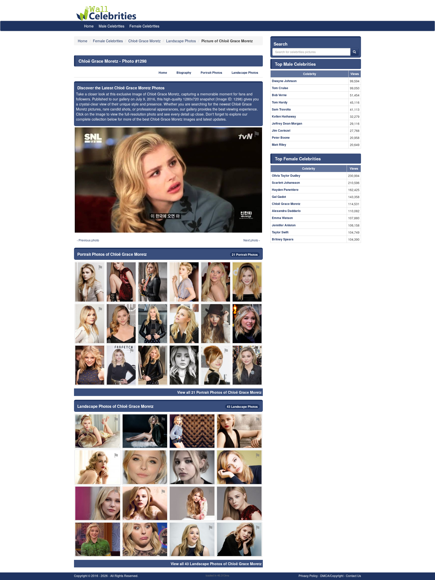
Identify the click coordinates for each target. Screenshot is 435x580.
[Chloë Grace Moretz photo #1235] (152, 365)
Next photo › (251, 240)
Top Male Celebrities (295, 64)
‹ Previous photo (88, 240)
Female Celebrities (144, 25)
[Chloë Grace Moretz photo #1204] (239, 467)
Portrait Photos (211, 72)
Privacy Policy (308, 575)
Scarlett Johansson (286, 182)
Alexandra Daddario (286, 210)
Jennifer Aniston (284, 225)
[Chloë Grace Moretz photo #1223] (184, 282)
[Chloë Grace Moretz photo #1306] (152, 282)
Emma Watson (282, 217)
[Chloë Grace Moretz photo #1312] (121, 365)
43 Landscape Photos (242, 406)
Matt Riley (279, 144)
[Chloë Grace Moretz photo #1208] (98, 467)
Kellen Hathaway (284, 116)
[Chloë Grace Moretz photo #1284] (247, 282)
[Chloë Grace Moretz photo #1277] (121, 282)
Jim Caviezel (281, 130)
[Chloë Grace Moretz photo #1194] (98, 431)
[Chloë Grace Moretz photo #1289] (215, 282)
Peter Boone (281, 137)
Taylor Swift (280, 232)
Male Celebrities (111, 25)
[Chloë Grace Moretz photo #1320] (90, 365)
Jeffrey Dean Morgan (287, 123)
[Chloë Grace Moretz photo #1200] (192, 539)
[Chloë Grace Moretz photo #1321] (121, 323)
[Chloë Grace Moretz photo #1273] (184, 323)
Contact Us (353, 575)
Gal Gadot (279, 196)
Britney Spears (283, 239)
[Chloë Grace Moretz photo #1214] (192, 503)
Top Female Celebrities (298, 159)
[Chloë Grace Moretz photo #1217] (247, 365)
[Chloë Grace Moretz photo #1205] (184, 365)
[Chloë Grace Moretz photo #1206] (239, 539)
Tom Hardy (279, 102)
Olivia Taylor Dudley (286, 175)
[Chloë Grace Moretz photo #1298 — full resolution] (168, 180)
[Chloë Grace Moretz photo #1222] (215, 365)
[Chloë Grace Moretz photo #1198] (192, 467)
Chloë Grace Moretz (286, 203)
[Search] (354, 52)
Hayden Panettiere (285, 189)
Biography (183, 72)
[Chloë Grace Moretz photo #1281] (90, 323)
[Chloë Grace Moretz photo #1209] (98, 539)
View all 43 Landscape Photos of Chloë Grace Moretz (216, 563)
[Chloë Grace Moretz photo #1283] (192, 431)
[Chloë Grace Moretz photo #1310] (215, 323)
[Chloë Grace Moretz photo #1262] (152, 323)
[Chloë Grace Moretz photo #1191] (239, 431)
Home (89, 25)
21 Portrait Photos (245, 254)
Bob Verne (279, 95)
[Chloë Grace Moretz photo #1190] (145, 503)
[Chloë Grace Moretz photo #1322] (145, 431)
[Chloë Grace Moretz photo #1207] (90, 282)
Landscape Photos (245, 72)
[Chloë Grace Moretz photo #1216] (145, 467)
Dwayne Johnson (284, 81)
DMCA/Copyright (331, 575)
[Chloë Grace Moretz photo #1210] (98, 503)
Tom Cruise (280, 88)
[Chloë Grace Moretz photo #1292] (145, 539)
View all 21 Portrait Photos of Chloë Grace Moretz (219, 392)
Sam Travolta (281, 109)
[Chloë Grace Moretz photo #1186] (239, 503)
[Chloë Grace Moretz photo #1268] (247, 323)
